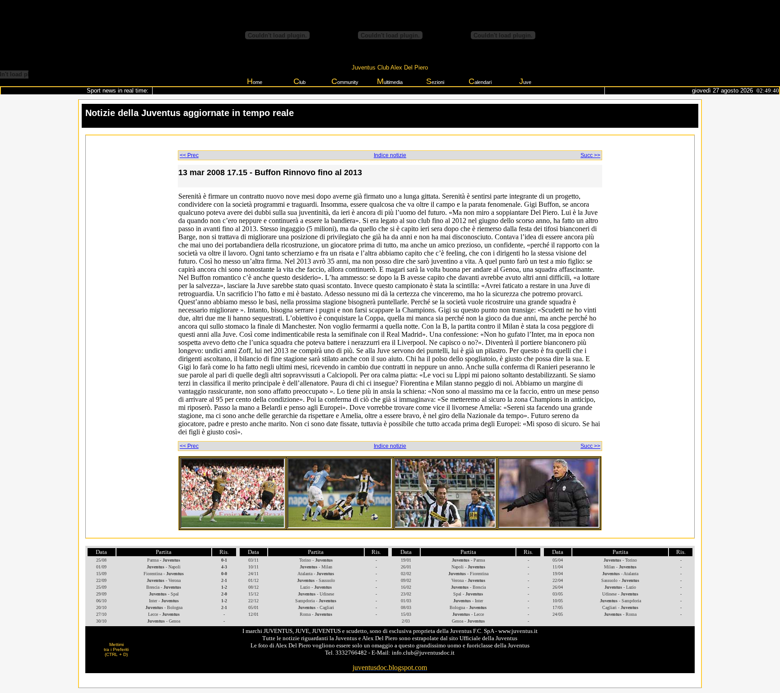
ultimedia (390, 81)
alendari (480, 81)
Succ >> (590, 155)
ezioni (435, 81)
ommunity (344, 81)
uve (525, 81)
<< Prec (189, 155)
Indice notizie (390, 155)
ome (254, 81)
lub (299, 81)
